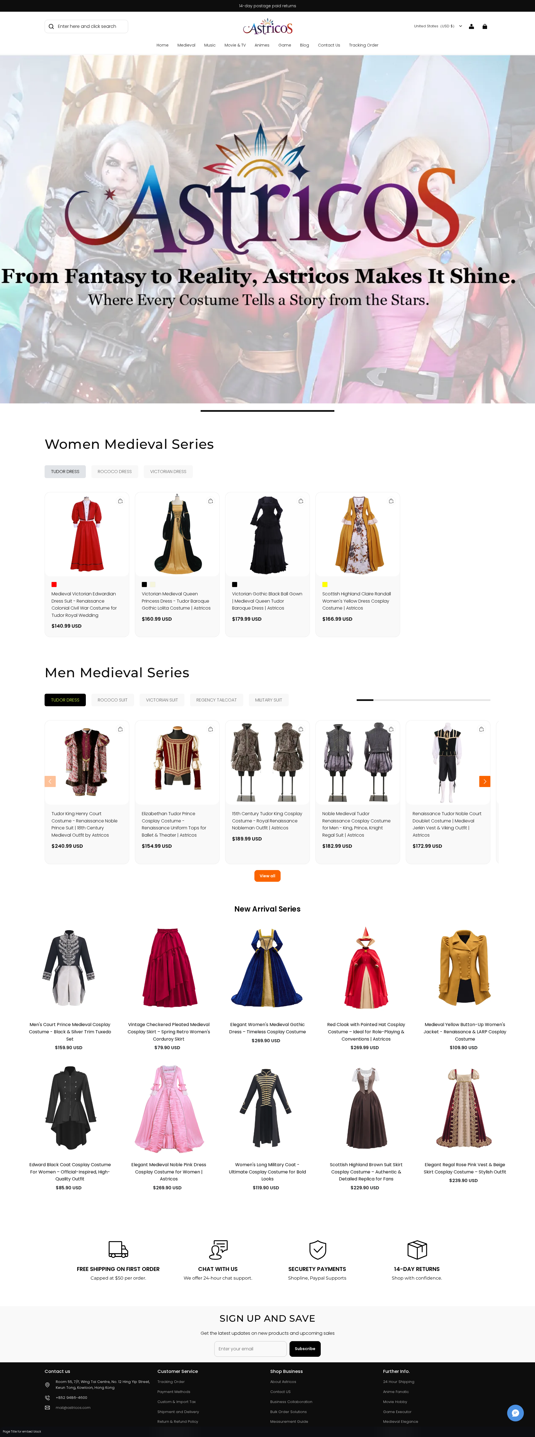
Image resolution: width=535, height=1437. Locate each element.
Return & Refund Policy (177, 1421)
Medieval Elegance (400, 1421)
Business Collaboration (291, 1401)
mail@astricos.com (73, 1407)
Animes (262, 45)
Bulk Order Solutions (288, 1411)
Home (163, 45)
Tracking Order (363, 45)
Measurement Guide (289, 1421)
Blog (304, 45)
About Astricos (283, 1381)
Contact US (280, 1391)
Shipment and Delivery (178, 1411)
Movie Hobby (395, 1401)
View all (267, 876)
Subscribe (305, 1348)
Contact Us (329, 45)
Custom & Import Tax (176, 1401)
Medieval (186, 45)
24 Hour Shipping (398, 1381)
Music (210, 45)
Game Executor (397, 1411)
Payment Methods (173, 1391)
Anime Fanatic (396, 1391)
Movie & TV (235, 45)
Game (284, 45)
